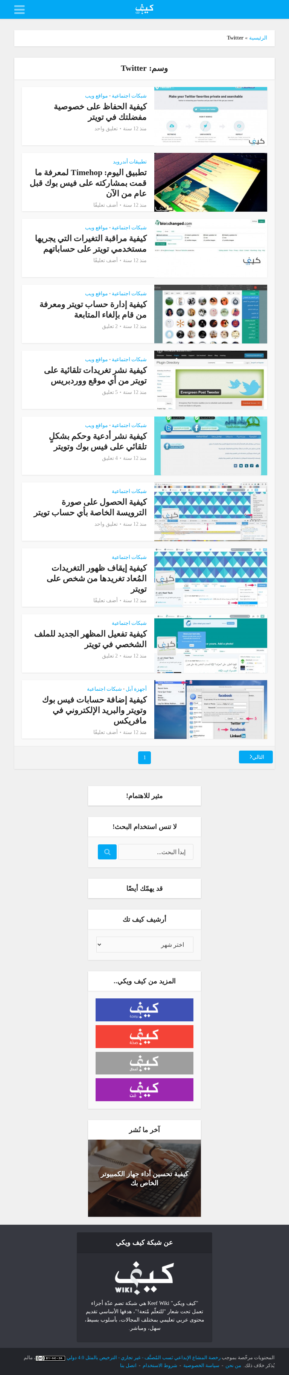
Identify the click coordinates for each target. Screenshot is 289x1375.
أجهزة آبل (136, 689)
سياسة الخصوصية (201, 1365)
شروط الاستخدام (160, 1365)
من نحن (233, 1365)
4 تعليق (110, 458)
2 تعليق (110, 326)
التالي (258, 757)
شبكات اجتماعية (129, 96)
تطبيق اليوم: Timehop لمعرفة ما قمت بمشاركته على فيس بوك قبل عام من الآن (88, 183)
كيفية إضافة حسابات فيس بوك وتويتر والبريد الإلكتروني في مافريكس (94, 710)
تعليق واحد (106, 128)
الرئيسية (258, 38)
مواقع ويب (96, 96)
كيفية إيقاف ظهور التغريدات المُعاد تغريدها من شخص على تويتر (97, 578)
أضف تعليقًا (105, 205)
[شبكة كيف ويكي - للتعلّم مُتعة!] (144, 1277)
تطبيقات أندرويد (130, 162)
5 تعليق (110, 392)
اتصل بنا (128, 1365)
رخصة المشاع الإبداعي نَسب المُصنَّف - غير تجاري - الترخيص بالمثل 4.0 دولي (144, 1357)
